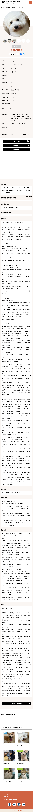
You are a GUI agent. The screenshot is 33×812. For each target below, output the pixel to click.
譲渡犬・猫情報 (10, 8)
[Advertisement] (16, 167)
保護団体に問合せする (16, 703)
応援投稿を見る (16, 150)
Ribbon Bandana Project (10, 799)
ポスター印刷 (16, 141)
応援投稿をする (16, 146)
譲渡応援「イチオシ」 (9, 797)
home (2, 8)
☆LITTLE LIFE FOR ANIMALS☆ (20, 134)
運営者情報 (6, 794)
